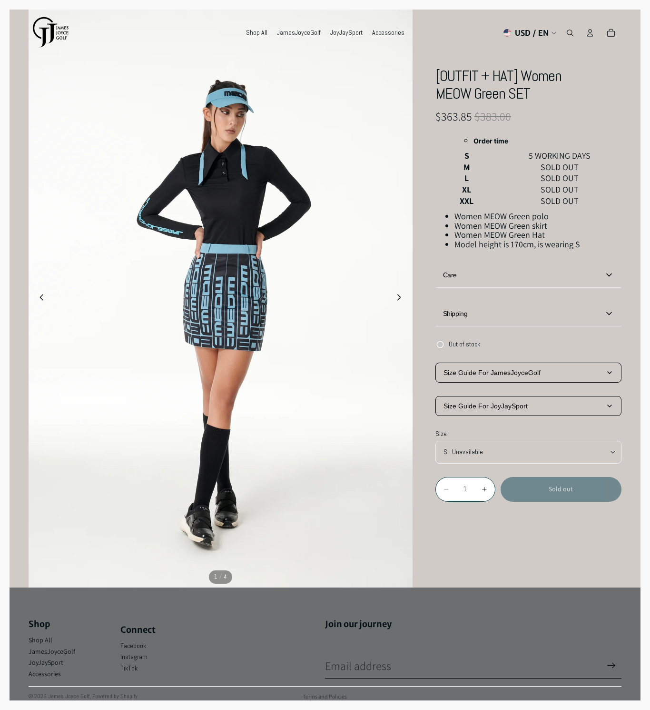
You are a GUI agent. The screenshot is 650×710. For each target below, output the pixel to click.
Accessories (45, 673)
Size (441, 433)
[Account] (590, 32)
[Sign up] (611, 666)
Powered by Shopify (115, 696)
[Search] (570, 32)
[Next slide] (402, 298)
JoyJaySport (46, 662)
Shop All (40, 640)
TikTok (129, 668)
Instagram (134, 656)
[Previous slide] (39, 298)
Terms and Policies (325, 696)
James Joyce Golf (68, 696)
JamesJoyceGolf (52, 651)
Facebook (133, 645)
